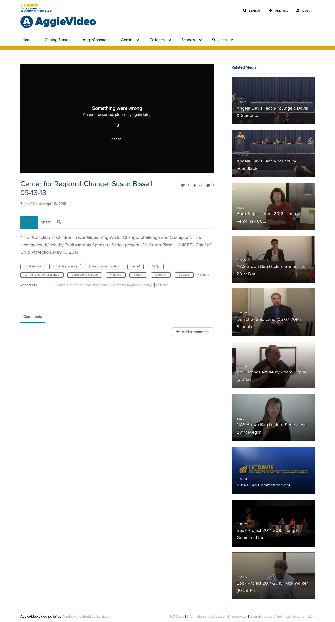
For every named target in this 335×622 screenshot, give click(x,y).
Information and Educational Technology (217, 616)
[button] (251, 10)
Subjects (219, 40)
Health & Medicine (69, 285)
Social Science (97, 285)
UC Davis (177, 616)
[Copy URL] (117, 125)
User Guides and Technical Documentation (282, 616)
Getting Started (58, 40)
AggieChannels (96, 40)
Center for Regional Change (132, 285)
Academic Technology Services (85, 616)
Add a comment (195, 332)
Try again (117, 138)
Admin (126, 40)
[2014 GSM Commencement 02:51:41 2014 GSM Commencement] (273, 470)
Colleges (157, 40)
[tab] (29, 222)
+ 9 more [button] (203, 275)
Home (27, 40)
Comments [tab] (32, 317)
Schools (188, 40)
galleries (162, 285)
